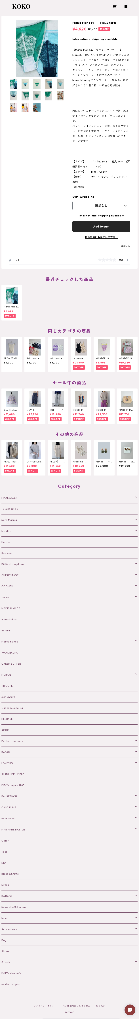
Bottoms (6, 896)
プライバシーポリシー (45, 1005)
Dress (5, 884)
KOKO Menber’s (11, 973)
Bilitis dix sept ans (12, 564)
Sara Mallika (9, 520)
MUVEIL (6, 531)
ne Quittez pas (10, 984)
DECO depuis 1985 (13, 785)
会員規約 (100, 1005)
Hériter (6, 542)
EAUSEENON (9, 796)
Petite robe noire (12, 741)
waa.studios (9, 619)
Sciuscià (6, 553)
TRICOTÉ (7, 685)
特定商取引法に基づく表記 (76, 1005)
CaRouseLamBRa (12, 708)
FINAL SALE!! (9, 497)
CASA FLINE (8, 807)
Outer (5, 840)
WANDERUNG (9, 652)
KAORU (5, 752)
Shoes (5, 951)
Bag (3, 940)
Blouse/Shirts (10, 873)
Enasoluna (8, 818)
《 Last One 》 (10, 508)
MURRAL (6, 674)
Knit (4, 862)
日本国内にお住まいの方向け (101, 237)
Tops (4, 851)
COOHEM (7, 586)
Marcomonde (9, 641)
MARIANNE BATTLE (13, 829)
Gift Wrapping (83, 197)
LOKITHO (7, 763)
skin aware (8, 696)
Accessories (9, 929)
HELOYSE (7, 719)
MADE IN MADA (10, 608)
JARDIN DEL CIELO (13, 774)
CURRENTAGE (10, 575)
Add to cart (101, 226)
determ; (6, 630)
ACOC (5, 730)
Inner (4, 918)
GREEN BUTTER (11, 663)
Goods (5, 962)
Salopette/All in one (14, 907)
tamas (5, 597)
